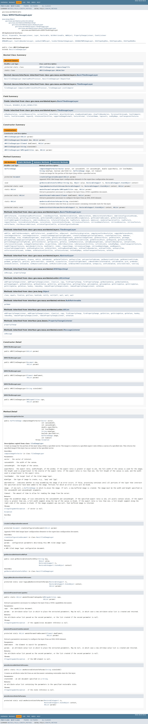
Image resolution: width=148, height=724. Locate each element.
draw (19, 237)
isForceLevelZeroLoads (13, 244)
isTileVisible (101, 244)
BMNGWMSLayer (7, 41)
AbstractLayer (67, 256)
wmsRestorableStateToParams (51, 201)
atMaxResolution (10, 114)
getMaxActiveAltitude (110, 259)
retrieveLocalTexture (80, 222)
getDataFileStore (60, 259)
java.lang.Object (8, 19)
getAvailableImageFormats (62, 237)
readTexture (126, 220)
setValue (110, 250)
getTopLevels (53, 242)
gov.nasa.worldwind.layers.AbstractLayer (27, 25)
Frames (26, 6)
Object (76, 183)
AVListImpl (64, 278)
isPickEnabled (117, 261)
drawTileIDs (45, 237)
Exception (45, 440)
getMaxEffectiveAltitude (57, 240)
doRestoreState (85, 216)
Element (24, 143)
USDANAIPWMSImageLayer (84, 41)
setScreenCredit (123, 264)
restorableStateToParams (28, 222)
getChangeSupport (11, 284)
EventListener (100, 35)
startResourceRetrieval (25, 224)
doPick (38, 259)
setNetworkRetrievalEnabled (79, 264)
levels (6, 116)
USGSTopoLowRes (116, 41)
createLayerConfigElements (15, 259)
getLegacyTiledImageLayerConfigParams (19, 240)
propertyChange (20, 273)
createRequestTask (50, 216)
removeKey (38, 286)
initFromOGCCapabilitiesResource (17, 220)
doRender (126, 235)
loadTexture (75, 220)
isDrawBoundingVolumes (94, 242)
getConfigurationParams (29, 218)
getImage (125, 237)
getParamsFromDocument (100, 218)
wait (61, 295)
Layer (36, 35)
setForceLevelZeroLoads (13, 250)
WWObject (68, 35)
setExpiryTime (118, 248)
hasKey (30, 286)
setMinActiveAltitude (58, 264)
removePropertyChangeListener (56, 286)
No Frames (34, 6)
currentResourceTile (27, 114)
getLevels (41, 240)
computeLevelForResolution (102, 233)
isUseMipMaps (113, 244)
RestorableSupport (93, 183)
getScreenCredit (37, 261)
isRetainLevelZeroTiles (84, 244)
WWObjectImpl (60, 269)
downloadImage (9, 237)
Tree (28, 2)
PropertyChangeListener (83, 35)
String (23, 147)
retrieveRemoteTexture (100, 222)
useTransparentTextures (129, 116)
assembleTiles (52, 233)
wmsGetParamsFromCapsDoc (49, 189)
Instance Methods (41, 162)
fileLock (7, 105)
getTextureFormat (125, 240)
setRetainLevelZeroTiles (43, 250)
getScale (25, 261)
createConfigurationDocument (51, 177)
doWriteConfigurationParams (125, 216)
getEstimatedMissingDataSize (52, 218)
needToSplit (49, 246)
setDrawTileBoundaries (88, 248)
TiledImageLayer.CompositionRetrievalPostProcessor (25, 88)
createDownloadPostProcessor (29, 216)
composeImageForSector (49, 169)
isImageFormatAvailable (33, 244)
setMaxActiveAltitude (39, 264)
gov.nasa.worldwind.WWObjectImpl (22, 23)
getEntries (52, 284)
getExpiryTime (75, 259)
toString (135, 264)
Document (24, 140)
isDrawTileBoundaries (113, 242)
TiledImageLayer (85, 84)
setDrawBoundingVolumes (67, 248)
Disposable (13, 35)
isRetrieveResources (41, 220)
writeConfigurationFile (46, 224)
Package (12, 2)
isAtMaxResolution (75, 242)
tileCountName (92, 116)
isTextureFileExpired (59, 220)
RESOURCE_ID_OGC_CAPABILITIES (25, 105)
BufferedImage (10, 169)
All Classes (46, 6)
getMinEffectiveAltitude (78, 240)
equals (12, 295)
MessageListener (26, 35)
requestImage (67, 246)
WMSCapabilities (27, 150)
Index (33, 2)
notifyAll (54, 295)
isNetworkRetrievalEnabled (99, 261)
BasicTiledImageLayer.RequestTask (56, 79)
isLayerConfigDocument (77, 261)
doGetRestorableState (68, 216)
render (58, 246)
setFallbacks (9, 224)
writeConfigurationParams (68, 224)
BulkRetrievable (57, 35)
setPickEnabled (109, 264)
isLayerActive (61, 261)
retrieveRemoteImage (100, 246)
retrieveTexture (133, 222)
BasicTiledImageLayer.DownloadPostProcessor (22, 79)
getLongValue (92, 284)
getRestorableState (118, 218)
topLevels (103, 116)
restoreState (45, 222)
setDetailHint (50, 248)
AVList (4, 35)
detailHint (53, 114)
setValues (100, 286)
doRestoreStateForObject (103, 216)
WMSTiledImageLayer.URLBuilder (52, 70)
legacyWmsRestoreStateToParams (52, 186)
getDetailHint (114, 237)
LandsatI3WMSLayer (42, 41)
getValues (22, 286)
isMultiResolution (65, 244)
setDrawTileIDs (105, 248)
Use (24, 2)
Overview (4, 2)
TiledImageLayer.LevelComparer (61, 88)
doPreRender (47, 259)
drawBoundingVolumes (83, 114)
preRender (134, 261)
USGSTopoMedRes (130, 41)
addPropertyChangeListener (15, 282)
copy (62, 282)
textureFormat (79, 116)
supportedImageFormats (63, 116)
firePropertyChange (73, 282)
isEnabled (50, 261)
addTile (7, 233)
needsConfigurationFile (110, 220)
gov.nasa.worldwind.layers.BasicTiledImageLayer (37, 28)
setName (28, 250)
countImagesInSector (12, 235)
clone (6, 295)
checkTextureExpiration (79, 233)
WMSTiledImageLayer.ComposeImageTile (55, 67)
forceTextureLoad (11, 218)
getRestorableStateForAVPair (51, 183)
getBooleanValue (106, 282)
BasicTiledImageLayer (17, 49)
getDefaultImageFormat (83, 237)
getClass (29, 295)
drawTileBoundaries (101, 114)
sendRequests (115, 246)
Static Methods (24, 162)
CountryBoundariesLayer (23, 41)
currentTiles (42, 114)
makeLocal (85, 220)
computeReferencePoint (123, 233)
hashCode (38, 295)
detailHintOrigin (67, 114)
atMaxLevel (64, 233)
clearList (55, 282)
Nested (10, 8)
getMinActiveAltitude (129, 259)
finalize (20, 295)
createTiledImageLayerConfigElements (88, 235)
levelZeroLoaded (17, 116)
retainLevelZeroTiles (43, 116)
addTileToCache (10, 216)
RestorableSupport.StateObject (118, 183)
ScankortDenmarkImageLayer (62, 41)
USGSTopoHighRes (101, 41)
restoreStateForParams (61, 222)
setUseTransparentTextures (94, 250)
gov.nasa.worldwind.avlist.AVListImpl (19, 21)
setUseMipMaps (75, 250)
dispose (31, 259)
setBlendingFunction (35, 248)
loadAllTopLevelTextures (14, 246)
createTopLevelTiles (113, 235)
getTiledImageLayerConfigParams (17, 242)
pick (126, 261)
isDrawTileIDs (129, 242)
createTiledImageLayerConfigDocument (56, 235)
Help (38, 2)
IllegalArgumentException (14, 509)
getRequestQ (111, 240)
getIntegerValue (64, 284)
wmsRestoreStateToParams (49, 207)
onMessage (8, 273)
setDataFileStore (11, 264)
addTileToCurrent (38, 233)
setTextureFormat (61, 250)
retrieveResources (118, 222)
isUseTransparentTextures (130, 244)
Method (29, 8)
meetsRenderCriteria (34, 246)
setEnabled (24, 264)
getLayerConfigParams (91, 259)
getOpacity (16, 261)
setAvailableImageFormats (14, 248)
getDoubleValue (26, 284)
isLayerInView (50, 244)
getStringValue (118, 284)
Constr (22, 8)
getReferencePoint (97, 240)
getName (7, 261)
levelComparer (134, 114)
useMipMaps (113, 116)
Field (16, 8)
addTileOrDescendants (20, 233)
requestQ (29, 116)
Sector (61, 169)
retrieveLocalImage (82, 246)
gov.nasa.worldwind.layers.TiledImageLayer (32, 26)
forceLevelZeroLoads (119, 114)
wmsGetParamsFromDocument (50, 195)
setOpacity (97, 264)
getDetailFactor (100, 237)
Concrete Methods (60, 162)
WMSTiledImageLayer (12, 137)
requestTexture (10, 222)
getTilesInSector (39, 242)
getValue (63, 242)
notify (45, 295)
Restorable (44, 35)
